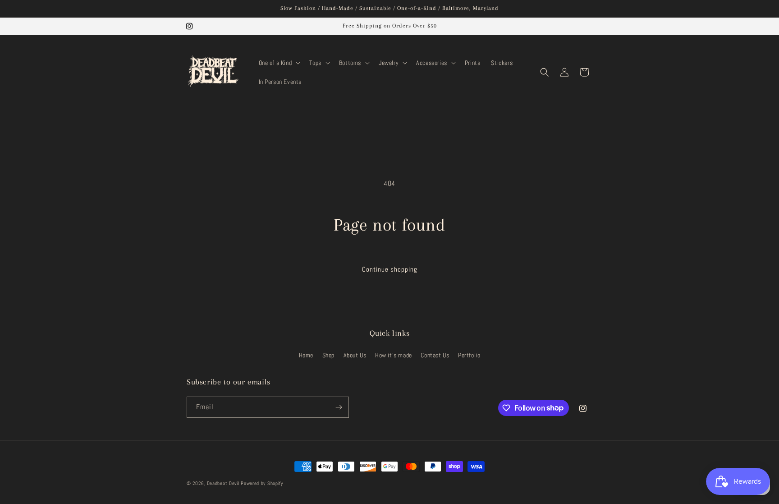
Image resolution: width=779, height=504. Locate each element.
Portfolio (469, 355)
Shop (328, 355)
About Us (355, 355)
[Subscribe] (338, 407)
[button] (278, 62)
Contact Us (435, 355)
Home (306, 355)
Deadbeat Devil (223, 483)
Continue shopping (389, 269)
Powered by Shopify (262, 483)
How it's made (393, 355)
